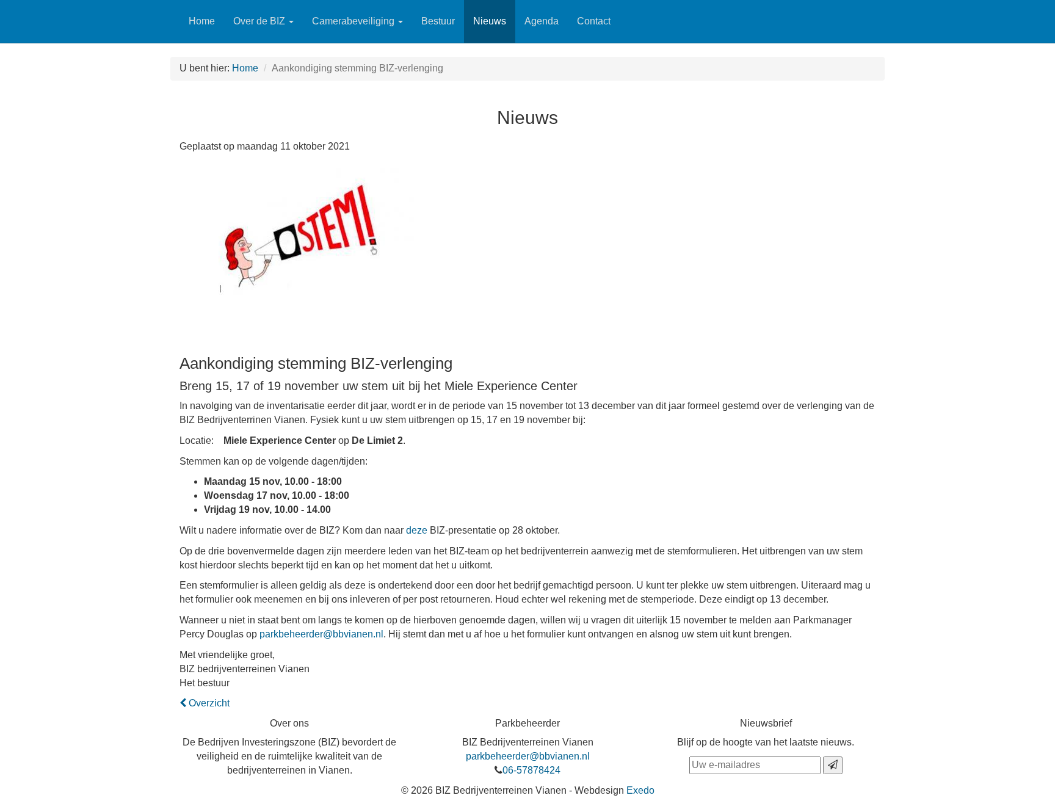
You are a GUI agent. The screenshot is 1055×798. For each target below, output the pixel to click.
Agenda (541, 21)
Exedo (640, 790)
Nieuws (489, 21)
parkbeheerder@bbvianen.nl (321, 634)
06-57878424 (531, 770)
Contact (594, 21)
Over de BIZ (260, 21)
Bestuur (438, 21)
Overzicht (208, 703)
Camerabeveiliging (354, 21)
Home (202, 21)
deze (416, 530)
